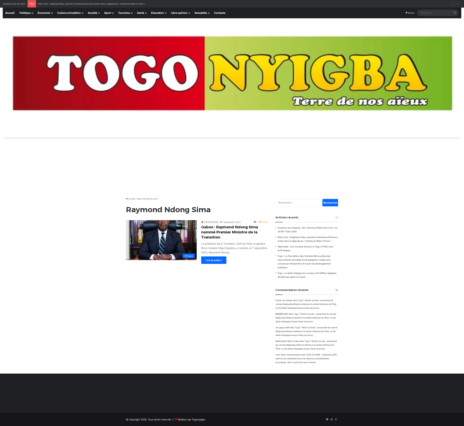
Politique (25, 12)
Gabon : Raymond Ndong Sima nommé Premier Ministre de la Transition (229, 232)
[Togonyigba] (232, 77)
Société (92, 12)
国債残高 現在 (282, 314)
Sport (107, 12)
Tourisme (124, 12)
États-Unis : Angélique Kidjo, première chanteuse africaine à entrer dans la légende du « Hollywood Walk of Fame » (91, 4)
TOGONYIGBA (211, 222)
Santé (140, 12)
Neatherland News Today (287, 341)
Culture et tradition (69, 12)
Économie (44, 12)
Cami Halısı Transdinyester (288, 354)
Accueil (9, 12)
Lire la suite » (214, 260)
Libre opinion (179, 12)
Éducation (157, 12)
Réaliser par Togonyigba (191, 419)
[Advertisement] (232, 166)
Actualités (200, 12)
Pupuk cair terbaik (284, 300)
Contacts (219, 12)
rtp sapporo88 (282, 327)
